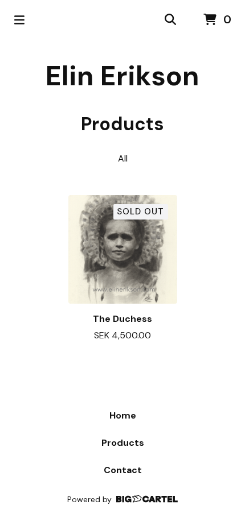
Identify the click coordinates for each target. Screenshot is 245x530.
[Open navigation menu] (19, 20)
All (123, 158)
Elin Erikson (122, 76)
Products (122, 443)
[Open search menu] (170, 20)
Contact (123, 470)
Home (122, 415)
